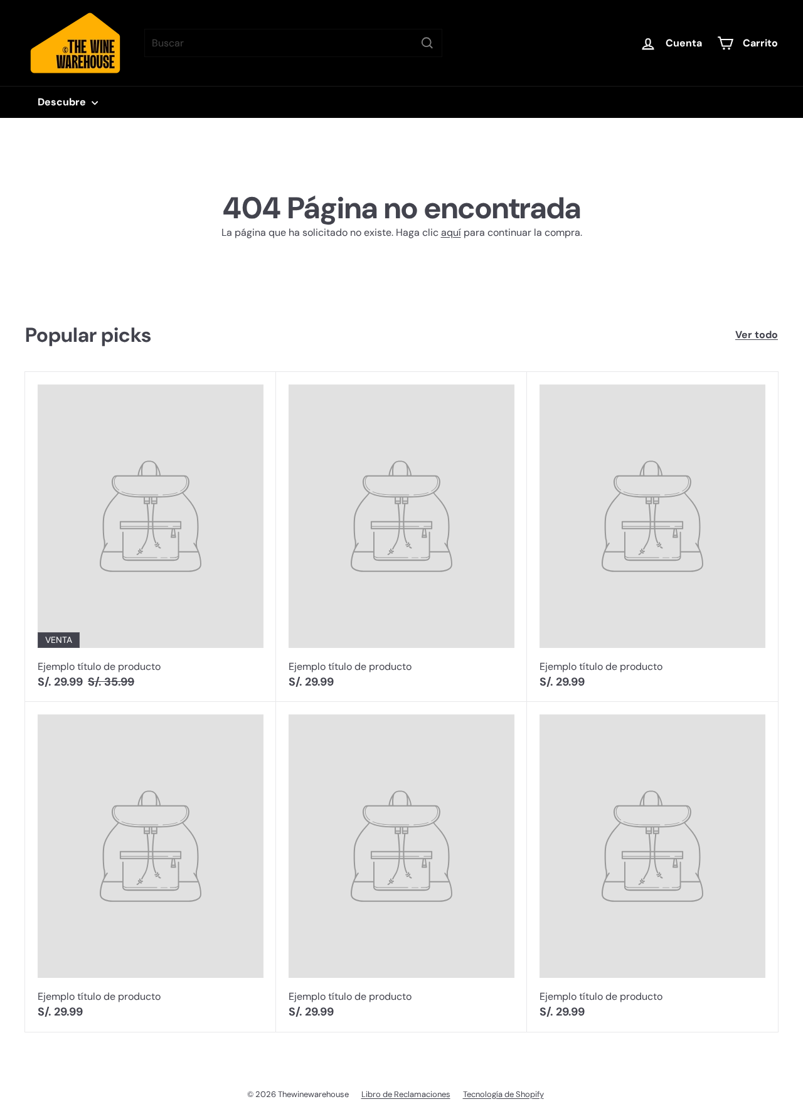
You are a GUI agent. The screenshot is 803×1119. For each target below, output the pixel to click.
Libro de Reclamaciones (405, 1094)
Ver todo (756, 335)
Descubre (63, 102)
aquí (451, 232)
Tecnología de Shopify (503, 1094)
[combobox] (293, 43)
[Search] (427, 43)
